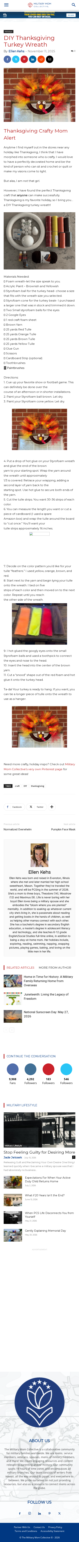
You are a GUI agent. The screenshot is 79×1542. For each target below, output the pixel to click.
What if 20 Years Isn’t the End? (45, 1195)
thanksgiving (37, 786)
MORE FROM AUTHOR (55, 967)
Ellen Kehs (16, 51)
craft (17, 786)
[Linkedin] (32, 59)
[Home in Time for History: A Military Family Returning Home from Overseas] (13, 981)
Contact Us (39, 1527)
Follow (30, 1064)
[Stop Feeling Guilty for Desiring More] (39, 1130)
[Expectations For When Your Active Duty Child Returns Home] (13, 1182)
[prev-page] (6, 1030)
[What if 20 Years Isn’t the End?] (13, 1200)
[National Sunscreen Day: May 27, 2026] (13, 1016)
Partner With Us (22, 1527)
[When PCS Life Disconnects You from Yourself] (13, 1217)
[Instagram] (29, 1513)
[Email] (49, 59)
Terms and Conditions (26, 1531)
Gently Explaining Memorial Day (45, 1230)
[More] (52, 807)
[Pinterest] (24, 59)
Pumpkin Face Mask (63, 829)
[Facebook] (7, 59)
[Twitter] (15, 59)
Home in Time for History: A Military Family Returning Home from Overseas (48, 981)
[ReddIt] (41, 59)
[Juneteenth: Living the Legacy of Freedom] (13, 998)
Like (12, 1064)
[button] (6, 5)
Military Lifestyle (13, 1145)
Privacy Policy (55, 1527)
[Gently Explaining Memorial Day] (13, 1235)
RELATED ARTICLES (20, 967)
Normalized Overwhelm (18, 829)
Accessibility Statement (52, 1531)
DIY (25, 786)
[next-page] (12, 1030)
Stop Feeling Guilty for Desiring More (39, 1152)
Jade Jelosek (13, 1157)
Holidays (8, 31)
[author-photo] (39, 866)
